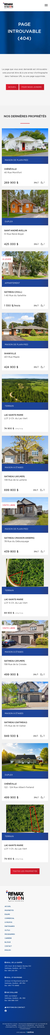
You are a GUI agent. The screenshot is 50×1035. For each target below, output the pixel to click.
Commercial (9, 918)
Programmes (10, 934)
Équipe (7, 914)
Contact (8, 946)
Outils (7, 930)
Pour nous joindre (32, 87)
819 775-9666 (13, 985)
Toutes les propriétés (25, 871)
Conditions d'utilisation (27, 1027)
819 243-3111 (12, 970)
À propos (8, 922)
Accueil (12, 87)
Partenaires (10, 926)
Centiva (30, 1032)
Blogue (8, 942)
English (8, 950)
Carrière (8, 938)
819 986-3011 (13, 1000)
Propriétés (9, 910)
